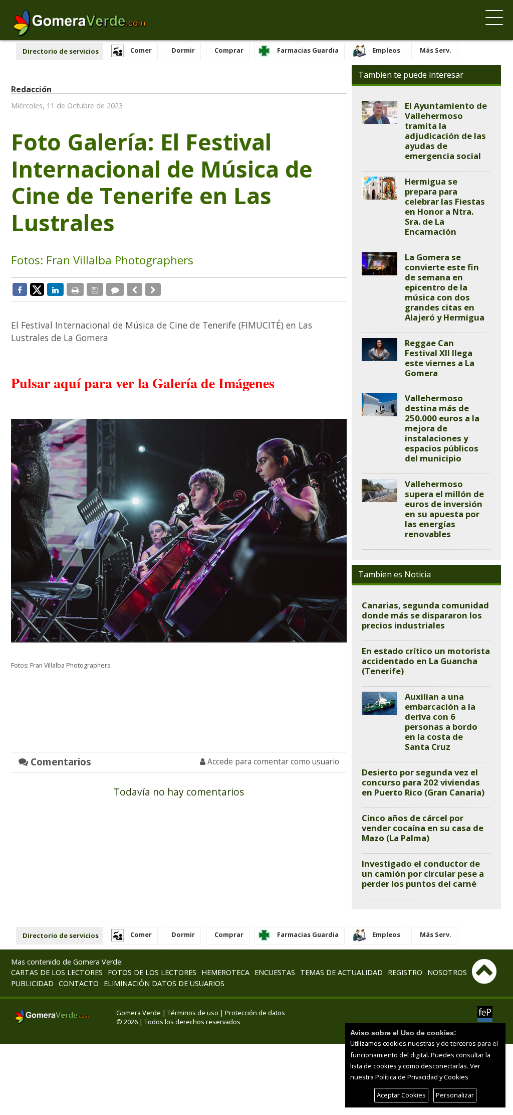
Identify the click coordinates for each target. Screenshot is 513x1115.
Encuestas (274, 972)
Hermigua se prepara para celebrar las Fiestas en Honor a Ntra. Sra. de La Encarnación (445, 206)
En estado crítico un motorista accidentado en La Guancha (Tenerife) (426, 661)
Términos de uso (192, 1012)
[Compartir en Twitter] (37, 289)
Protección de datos (255, 1012)
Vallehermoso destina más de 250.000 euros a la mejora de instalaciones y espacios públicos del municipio (442, 428)
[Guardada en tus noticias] (95, 289)
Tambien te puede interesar (410, 74)
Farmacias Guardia (308, 50)
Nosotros (447, 972)
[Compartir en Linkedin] (55, 289)
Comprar (228, 50)
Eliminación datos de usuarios (164, 983)
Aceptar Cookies (401, 1094)
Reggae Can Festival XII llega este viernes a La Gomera (439, 358)
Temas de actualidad (341, 972)
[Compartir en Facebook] (20, 289)
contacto (79, 983)
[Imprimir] (75, 289)
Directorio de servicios (61, 51)
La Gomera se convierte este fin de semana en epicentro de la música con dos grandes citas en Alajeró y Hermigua (444, 287)
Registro (405, 972)
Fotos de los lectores (152, 972)
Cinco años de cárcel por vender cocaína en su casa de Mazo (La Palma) (422, 828)
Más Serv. (435, 50)
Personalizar (455, 1094)
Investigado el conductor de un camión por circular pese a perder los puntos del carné (423, 873)
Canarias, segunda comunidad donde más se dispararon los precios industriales (425, 615)
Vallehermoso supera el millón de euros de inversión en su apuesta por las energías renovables (444, 509)
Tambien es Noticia (394, 574)
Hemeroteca (225, 972)
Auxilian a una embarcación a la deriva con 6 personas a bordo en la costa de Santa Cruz (441, 721)
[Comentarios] (115, 289)
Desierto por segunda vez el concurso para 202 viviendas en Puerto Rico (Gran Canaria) (423, 782)
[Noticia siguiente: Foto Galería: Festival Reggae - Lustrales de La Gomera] (153, 289)
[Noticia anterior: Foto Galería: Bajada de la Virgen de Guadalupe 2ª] (134, 289)
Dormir (183, 50)
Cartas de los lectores (57, 972)
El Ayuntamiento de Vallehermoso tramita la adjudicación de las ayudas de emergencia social (446, 131)
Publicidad (32, 983)
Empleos (386, 50)
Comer (141, 50)
